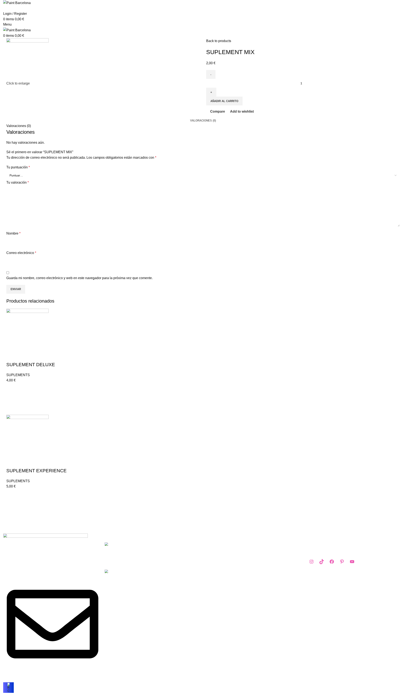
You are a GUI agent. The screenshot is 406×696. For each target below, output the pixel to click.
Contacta (213, 568)
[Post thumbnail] (128, 552)
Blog (209, 560)
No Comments (182, 560)
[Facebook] (332, 561)
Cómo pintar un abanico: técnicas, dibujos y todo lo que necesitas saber (174, 576)
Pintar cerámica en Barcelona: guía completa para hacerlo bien (174, 549)
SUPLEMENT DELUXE (30, 364)
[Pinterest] (342, 561)
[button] (11, 399)
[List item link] (50, 611)
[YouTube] (352, 561)
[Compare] (11, 356)
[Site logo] (17, 2)
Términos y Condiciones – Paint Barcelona (238, 544)
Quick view (11, 409)
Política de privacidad (222, 552)
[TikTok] (321, 561)
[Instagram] (311, 561)
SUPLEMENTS (18, 375)
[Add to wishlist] (11, 388)
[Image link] (45, 536)
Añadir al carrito (224, 101)
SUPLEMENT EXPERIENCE (36, 470)
